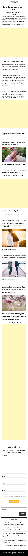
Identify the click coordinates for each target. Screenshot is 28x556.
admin (14, 14)
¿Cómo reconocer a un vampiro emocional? (14, 545)
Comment (5, 455)
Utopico (14, 1)
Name (4, 476)
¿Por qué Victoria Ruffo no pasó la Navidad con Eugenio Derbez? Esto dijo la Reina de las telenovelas (14, 535)
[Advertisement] (14, 42)
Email (4, 483)
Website (4, 490)
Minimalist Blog (21, 552)
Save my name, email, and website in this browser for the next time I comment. (15, 497)
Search (4, 510)
